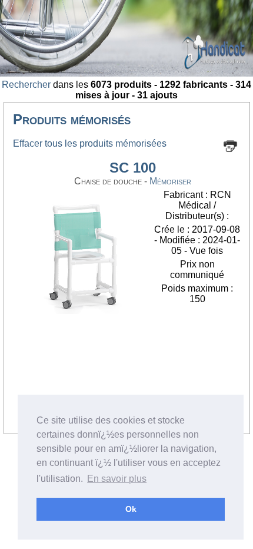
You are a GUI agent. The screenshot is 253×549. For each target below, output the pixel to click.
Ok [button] (131, 509)
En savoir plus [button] (117, 479)
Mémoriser (170, 181)
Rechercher (26, 85)
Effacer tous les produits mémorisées (90, 143)
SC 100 (132, 168)
